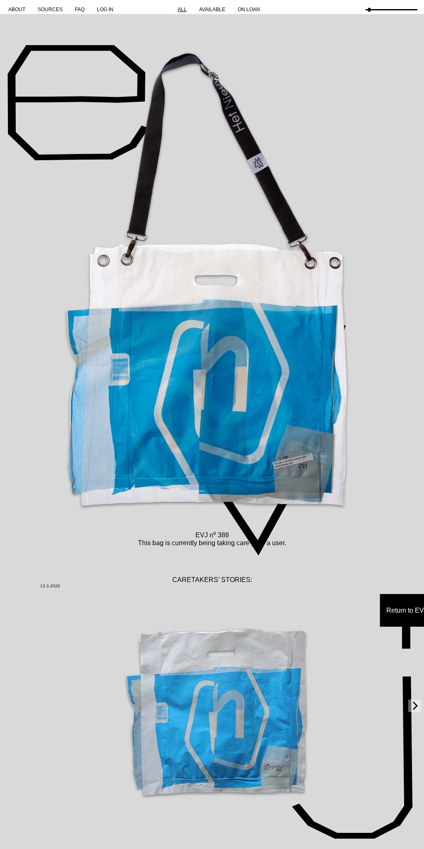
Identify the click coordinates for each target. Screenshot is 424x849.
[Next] (414, 706)
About (16, 9)
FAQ (79, 9)
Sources (50, 9)
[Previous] (9, 706)
